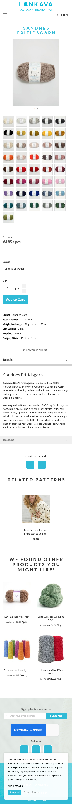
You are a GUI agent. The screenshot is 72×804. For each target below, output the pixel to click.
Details (8, 359)
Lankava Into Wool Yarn (16, 616)
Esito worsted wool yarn (17, 670)
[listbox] (36, 170)
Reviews (8, 440)
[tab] (36, 360)
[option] (8, 121)
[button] (34, 109)
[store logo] (36, 6)
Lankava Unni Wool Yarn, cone (51, 671)
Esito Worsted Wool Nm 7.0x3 (51, 618)
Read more (37, 792)
